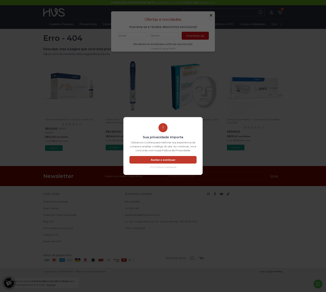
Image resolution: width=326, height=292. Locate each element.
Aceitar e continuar (163, 159)
